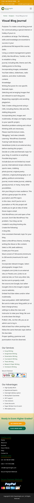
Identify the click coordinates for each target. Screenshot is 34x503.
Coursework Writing (11, 359)
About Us (4, 443)
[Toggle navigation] (31, 8)
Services (3, 445)
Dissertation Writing (11, 356)
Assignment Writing (11, 354)
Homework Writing (11, 367)
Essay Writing (9, 351)
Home (5, 16)
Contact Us (4, 453)
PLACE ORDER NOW (16, 428)
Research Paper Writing (12, 364)
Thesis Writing (9, 361)
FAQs (2, 450)
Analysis (11, 16)
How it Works (5, 448)
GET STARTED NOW (16, 423)
